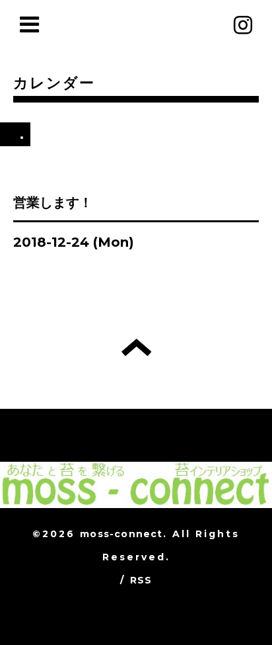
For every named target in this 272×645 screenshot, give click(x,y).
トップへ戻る (136, 347)
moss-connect (121, 534)
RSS (141, 580)
